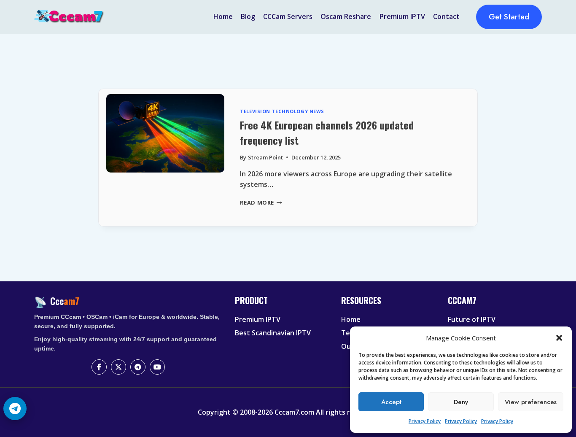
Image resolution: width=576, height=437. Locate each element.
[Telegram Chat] (15, 408)
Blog (248, 16)
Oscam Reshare (345, 16)
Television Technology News (282, 111)
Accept (391, 402)
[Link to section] (283, 307)
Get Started (509, 16)
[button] (559, 338)
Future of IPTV (471, 319)
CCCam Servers (287, 16)
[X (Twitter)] (118, 367)
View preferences (531, 402)
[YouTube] (157, 367)
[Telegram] (137, 367)
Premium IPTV (402, 16)
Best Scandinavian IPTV (273, 332)
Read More (261, 202)
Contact (446, 16)
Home (223, 16)
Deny (461, 402)
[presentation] (165, 157)
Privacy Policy (425, 421)
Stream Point (265, 157)
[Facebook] (99, 367)
